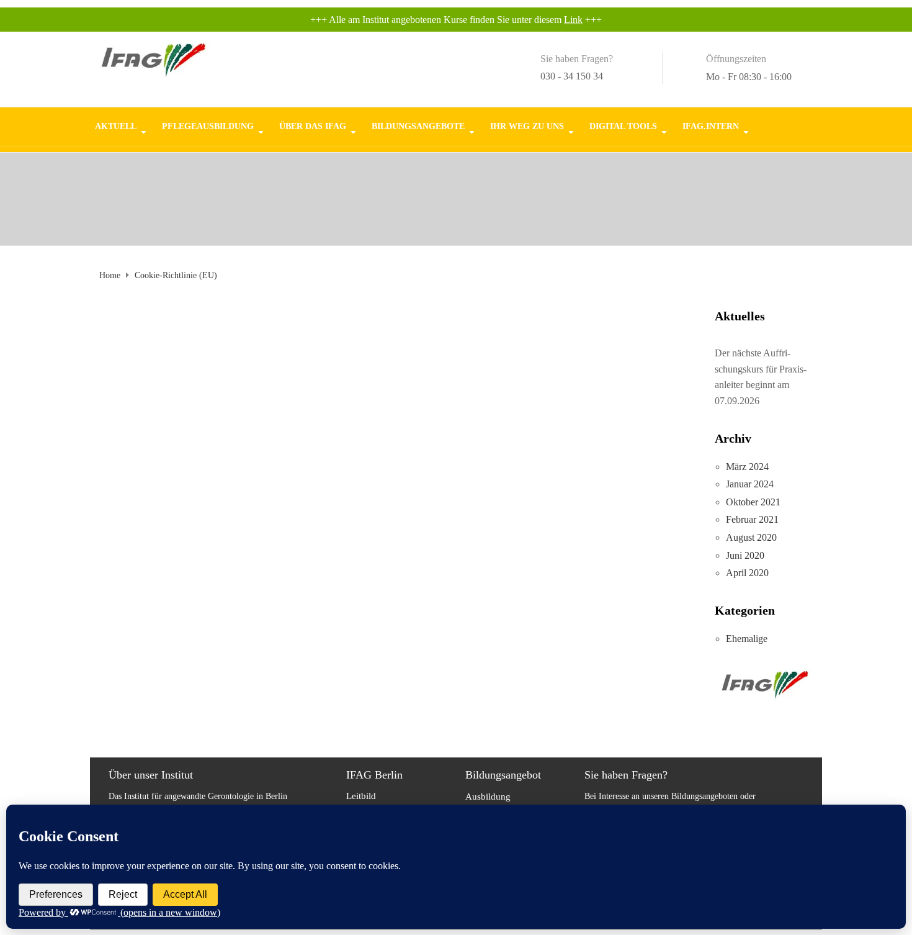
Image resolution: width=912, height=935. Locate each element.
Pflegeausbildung (208, 126)
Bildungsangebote (418, 126)
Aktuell (115, 126)
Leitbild (361, 796)
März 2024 (747, 466)
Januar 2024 (750, 484)
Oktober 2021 (753, 502)
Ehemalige (746, 638)
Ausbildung (488, 797)
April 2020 (747, 572)
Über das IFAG (312, 126)
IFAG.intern (710, 126)
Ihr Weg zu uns (527, 126)
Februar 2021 (752, 519)
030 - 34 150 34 (571, 76)
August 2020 (751, 537)
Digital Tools (623, 126)
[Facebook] (801, 120)
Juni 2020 (745, 555)
